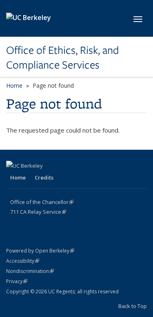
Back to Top (132, 306)
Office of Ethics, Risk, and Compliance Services (62, 58)
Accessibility (22, 260)
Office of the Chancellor (41, 202)
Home (14, 85)
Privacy (16, 281)
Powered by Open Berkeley (40, 250)
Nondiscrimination (30, 271)
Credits (44, 177)
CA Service (38, 211)
